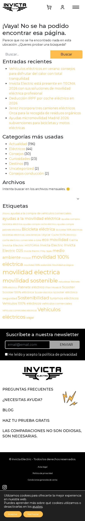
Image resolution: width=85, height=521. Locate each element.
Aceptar (13, 514)
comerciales (26, 240)
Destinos (16, 164)
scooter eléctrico (65, 292)
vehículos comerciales (57, 303)
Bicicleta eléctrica (38, 229)
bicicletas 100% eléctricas (69, 229)
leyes (49, 250)
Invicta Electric (51, 245)
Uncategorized (21, 169)
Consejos (16, 154)
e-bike (37, 240)
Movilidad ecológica (62, 265)
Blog (8, 410)
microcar (26, 258)
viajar (30, 317)
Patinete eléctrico (31, 287)
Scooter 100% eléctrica (18, 292)
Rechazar (33, 514)
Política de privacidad (43, 473)
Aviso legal (42, 467)
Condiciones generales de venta (42, 480)
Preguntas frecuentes (27, 389)
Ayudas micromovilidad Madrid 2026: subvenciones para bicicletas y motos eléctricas (39, 123)
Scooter (68, 287)
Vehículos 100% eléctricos (21, 303)
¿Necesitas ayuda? (22, 400)
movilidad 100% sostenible (37, 265)
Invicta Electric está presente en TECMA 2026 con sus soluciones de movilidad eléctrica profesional (42, 88)
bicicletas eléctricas (13, 234)
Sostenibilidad (33, 297)
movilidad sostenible (30, 280)
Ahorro (6, 213)
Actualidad (18, 144)
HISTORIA (32, 245)
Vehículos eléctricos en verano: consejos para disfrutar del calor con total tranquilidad (42, 74)
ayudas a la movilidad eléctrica (31, 218)
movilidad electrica (31, 272)
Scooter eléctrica (43, 292)
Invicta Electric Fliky (35, 251)
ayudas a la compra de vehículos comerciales (41, 213)
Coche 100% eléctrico (63, 234)
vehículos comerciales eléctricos (19, 310)
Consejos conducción (26, 173)
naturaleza (64, 281)
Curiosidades (19, 159)
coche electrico (11, 240)
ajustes (37, 506)
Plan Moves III (53, 287)
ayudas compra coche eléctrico (40, 224)
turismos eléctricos (64, 298)
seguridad (9, 298)
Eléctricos (17, 149)
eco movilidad (55, 239)
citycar (46, 234)
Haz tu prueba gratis (26, 420)
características (33, 235)
